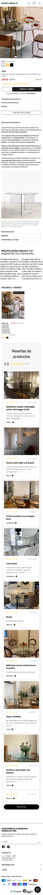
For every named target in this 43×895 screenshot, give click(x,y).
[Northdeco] (10, 3)
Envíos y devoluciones (10, 103)
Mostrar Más (25, 418)
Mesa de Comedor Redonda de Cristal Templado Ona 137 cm (6, 328)
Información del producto (11, 99)
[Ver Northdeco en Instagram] (8, 846)
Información (8, 865)
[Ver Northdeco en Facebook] (3, 846)
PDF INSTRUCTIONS (21, 113)
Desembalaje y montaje (10, 240)
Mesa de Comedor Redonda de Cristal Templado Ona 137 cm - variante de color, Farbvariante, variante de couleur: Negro (7, 338)
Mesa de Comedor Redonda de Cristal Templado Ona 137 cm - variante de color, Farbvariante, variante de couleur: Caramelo (5, 338)
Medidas (4, 236)
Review (4, 106)
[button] (3, 269)
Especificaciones (7, 232)
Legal (4, 870)
